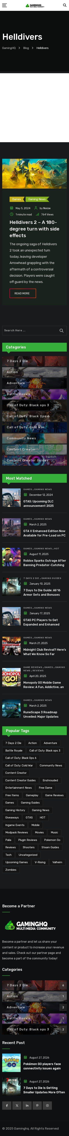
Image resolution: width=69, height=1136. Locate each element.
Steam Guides (50, 847)
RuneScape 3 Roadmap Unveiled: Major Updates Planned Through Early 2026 (44, 716)
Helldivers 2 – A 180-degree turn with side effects (34, 229)
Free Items (12, 795)
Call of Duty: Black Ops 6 (20, 758)
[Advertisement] (34, 107)
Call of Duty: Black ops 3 (44, 750)
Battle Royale (13, 750)
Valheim (57, 862)
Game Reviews (32, 667)
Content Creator (15, 773)
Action (32, 743)
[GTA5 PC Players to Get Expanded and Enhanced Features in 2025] (11, 616)
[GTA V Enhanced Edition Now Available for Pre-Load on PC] (11, 527)
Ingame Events (14, 825)
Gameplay (32, 795)
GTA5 (29, 817)
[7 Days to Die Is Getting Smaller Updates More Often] (11, 1086)
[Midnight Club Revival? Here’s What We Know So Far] (11, 646)
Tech (8, 855)
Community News (51, 765)
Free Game (45, 787)
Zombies (10, 869)
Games (27, 489)
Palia (8, 840)
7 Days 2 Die (31, 578)
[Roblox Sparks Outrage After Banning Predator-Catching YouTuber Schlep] (11, 557)
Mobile (35, 825)
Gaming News (43, 489)
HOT (56, 548)
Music (54, 832)
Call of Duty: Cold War (19, 765)
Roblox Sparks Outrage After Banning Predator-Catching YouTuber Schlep (44, 565)
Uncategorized (28, 855)
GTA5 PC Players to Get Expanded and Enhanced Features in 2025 (41, 624)
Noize (46, 208)
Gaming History (15, 810)
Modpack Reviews (16, 832)
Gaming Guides (51, 578)
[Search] (65, 5)
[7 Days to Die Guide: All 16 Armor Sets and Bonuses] (11, 586)
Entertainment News (18, 787)
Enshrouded (50, 780)
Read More (22, 293)
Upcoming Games (16, 862)
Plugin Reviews (27, 840)
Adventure (50, 743)
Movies (39, 832)
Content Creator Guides (20, 780)
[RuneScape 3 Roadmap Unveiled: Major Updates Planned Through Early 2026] (11, 708)
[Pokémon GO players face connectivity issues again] (11, 1063)
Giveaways (12, 817)
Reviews (38, 670)
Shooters (29, 847)
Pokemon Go (52, 840)
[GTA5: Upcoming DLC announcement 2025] (11, 497)
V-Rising (40, 862)
